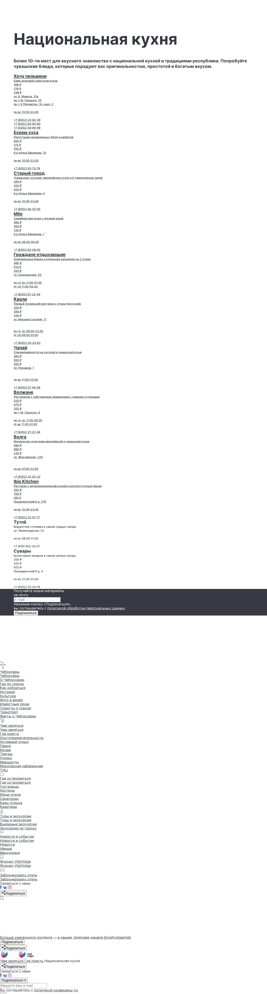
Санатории (9, 799)
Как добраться (12, 688)
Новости (7, 844)
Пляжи (6, 758)
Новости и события (17, 841)
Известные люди (14, 704)
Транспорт (9, 712)
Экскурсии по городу (18, 828)
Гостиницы (9, 787)
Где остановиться (15, 782)
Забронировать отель (18, 879)
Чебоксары (10, 676)
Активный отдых (14, 742)
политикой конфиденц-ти (56, 990)
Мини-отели (10, 795)
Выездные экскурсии (18, 824)
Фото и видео (11, 700)
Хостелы (7, 790)
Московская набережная (21, 766)
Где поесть (9, 734)
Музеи (5, 750)
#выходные (10, 853)
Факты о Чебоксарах (18, 716)
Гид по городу (12, 684)
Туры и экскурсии (15, 820)
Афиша (6, 849)
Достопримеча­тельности (21, 738)
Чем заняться (11, 730)
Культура (8, 696)
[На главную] (17, 957)
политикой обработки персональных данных (86, 608)
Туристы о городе (15, 708)
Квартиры (8, 807)
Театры (6, 754)
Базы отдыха (11, 803)
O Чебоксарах (12, 680)
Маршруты (9, 762)
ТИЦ (4, 770)
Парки (5, 746)
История (7, 692)
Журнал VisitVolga (15, 866)
